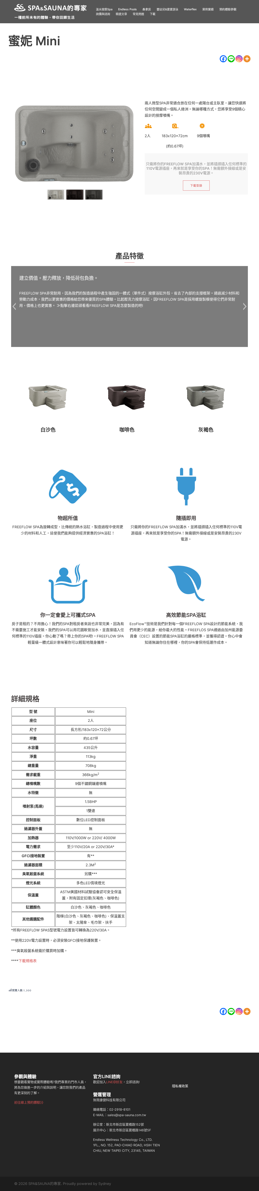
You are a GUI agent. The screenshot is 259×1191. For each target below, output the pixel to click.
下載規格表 (27, 961)
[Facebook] (223, 58)
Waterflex (190, 9)
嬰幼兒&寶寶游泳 (167, 9)
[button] (14, 306)
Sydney (104, 1183)
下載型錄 (196, 185)
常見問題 (138, 14)
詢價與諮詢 (103, 14)
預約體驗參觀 (227, 9)
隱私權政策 (180, 1086)
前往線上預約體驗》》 (29, 1102)
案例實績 (208, 9)
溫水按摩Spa (104, 9)
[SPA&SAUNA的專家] (50, 11)
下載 (152, 14)
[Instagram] (239, 58)
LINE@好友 (114, 1082)
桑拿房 (146, 9)
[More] (247, 58)
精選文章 (121, 14)
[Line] (231, 58)
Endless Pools (127, 9)
